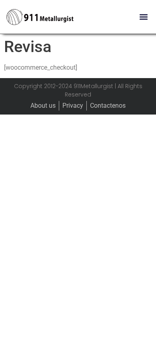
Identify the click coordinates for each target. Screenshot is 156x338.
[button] (143, 17)
